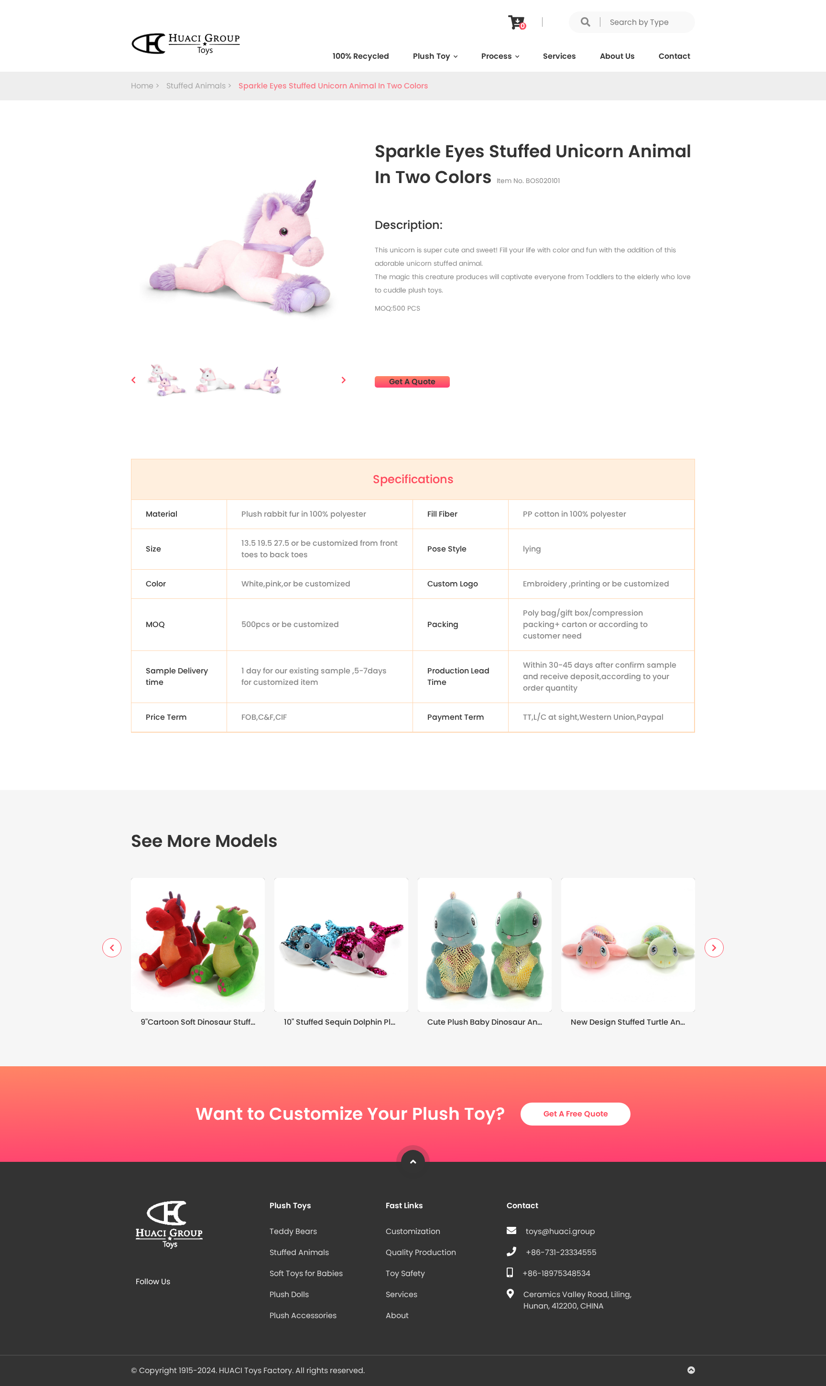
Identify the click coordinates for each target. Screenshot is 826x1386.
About (397, 1315)
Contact (674, 56)
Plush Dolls (289, 1294)
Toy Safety (405, 1273)
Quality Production (421, 1252)
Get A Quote (412, 381)
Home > (146, 85)
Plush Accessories (303, 1315)
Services (559, 56)
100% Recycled (361, 56)
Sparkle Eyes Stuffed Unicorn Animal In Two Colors (333, 85)
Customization (413, 1231)
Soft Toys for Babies (306, 1273)
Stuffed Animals (299, 1252)
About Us (617, 56)
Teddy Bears (293, 1231)
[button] (133, 380)
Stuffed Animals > (200, 85)
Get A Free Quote (575, 1113)
